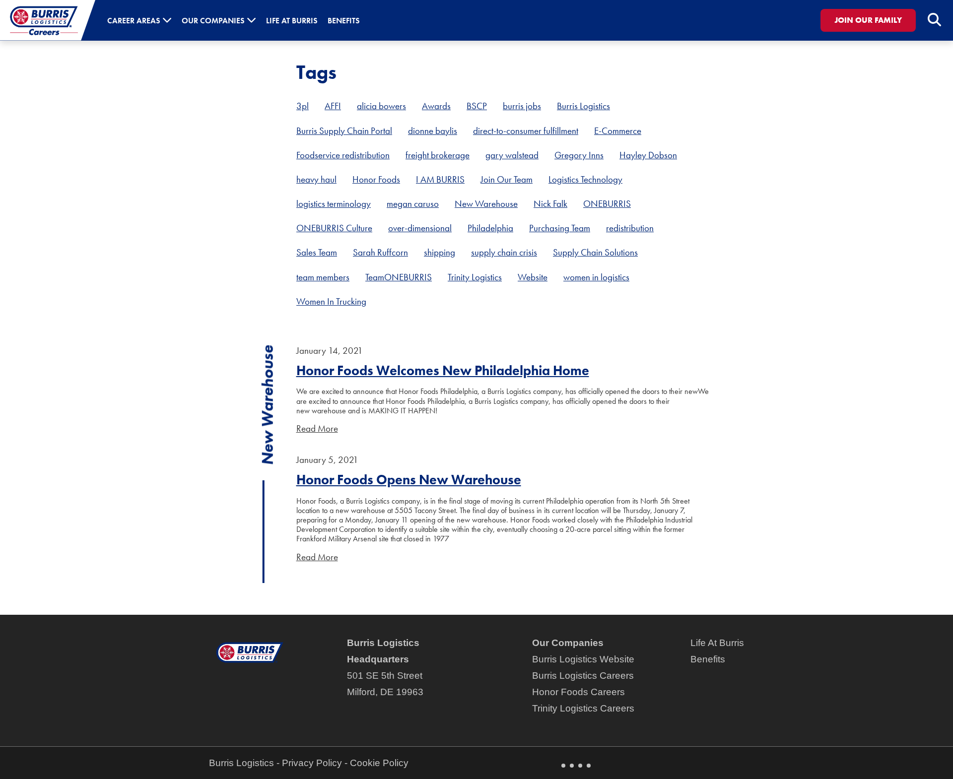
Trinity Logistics (475, 277)
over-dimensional (420, 228)
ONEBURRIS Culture (334, 228)
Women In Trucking (331, 301)
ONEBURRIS (607, 203)
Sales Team (316, 252)
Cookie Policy (379, 763)
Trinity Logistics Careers (583, 708)
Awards (436, 106)
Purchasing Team (559, 228)
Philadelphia (490, 228)
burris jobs (522, 106)
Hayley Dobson (648, 155)
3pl (302, 106)
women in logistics (596, 277)
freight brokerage (438, 155)
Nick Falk (550, 203)
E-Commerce (617, 131)
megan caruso (413, 203)
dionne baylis (432, 131)
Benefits (707, 659)
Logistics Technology (585, 179)
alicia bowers (381, 106)
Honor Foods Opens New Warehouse (408, 479)
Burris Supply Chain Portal (344, 131)
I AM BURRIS (440, 179)
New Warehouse (486, 203)
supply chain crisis (504, 252)
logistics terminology (333, 203)
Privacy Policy (312, 763)
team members (322, 277)
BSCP (477, 106)
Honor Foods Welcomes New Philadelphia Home (442, 370)
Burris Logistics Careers (583, 675)
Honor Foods (376, 179)
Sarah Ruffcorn (380, 252)
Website (532, 277)
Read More (317, 428)
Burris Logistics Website (583, 659)
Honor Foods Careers (578, 692)
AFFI (333, 106)
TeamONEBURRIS (398, 277)
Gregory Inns (579, 155)
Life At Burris (717, 643)
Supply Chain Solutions (595, 252)
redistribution (630, 228)
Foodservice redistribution (343, 155)
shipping (439, 252)
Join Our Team (506, 179)
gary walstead (512, 155)
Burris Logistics (583, 106)
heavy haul (316, 179)
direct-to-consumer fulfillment (525, 131)
